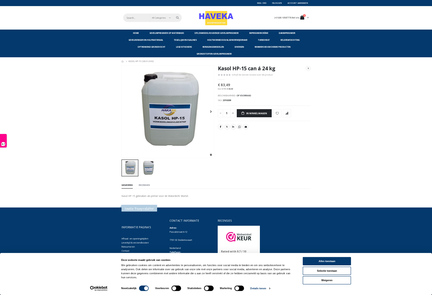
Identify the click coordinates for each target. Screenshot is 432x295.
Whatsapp (239, 126)
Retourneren (128, 246)
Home (123, 61)
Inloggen (277, 3)
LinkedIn (233, 126)
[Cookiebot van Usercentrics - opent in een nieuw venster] (99, 288)
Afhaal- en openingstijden (135, 238)
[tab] (127, 185)
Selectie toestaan (327, 270)
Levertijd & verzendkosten (135, 242)
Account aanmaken (298, 3)
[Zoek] (177, 18)
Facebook (220, 126)
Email (245, 126)
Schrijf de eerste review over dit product (252, 74)
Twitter (227, 126)
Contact (125, 250)
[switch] (176, 288)
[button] (211, 155)
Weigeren (326, 280)
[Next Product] (308, 68)
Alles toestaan (327, 261)
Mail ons (261, 3)
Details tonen (258, 288)
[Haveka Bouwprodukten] (216, 18)
